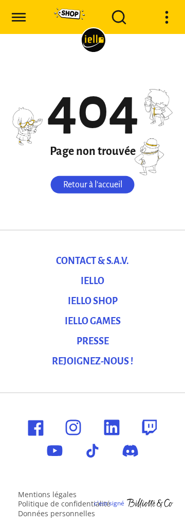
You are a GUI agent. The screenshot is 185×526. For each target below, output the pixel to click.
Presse (93, 341)
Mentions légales (47, 494)
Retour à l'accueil (92, 184)
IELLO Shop (93, 301)
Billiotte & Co (150, 503)
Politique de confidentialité (64, 504)
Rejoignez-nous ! (92, 361)
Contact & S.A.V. (92, 261)
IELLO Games (93, 321)
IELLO (92, 281)
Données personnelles (56, 513)
